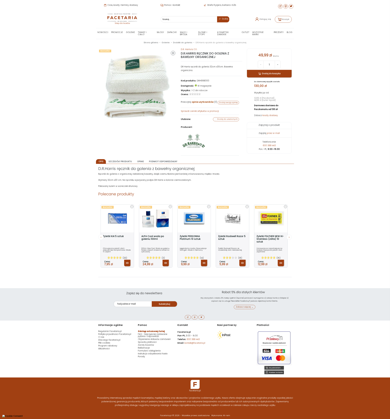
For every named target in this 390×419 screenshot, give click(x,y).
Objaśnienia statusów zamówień (154, 339)
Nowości (103, 32)
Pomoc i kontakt (172, 5)
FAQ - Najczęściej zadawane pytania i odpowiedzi (152, 335)
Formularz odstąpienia (149, 350)
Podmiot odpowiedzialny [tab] (163, 161)
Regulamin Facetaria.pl (110, 331)
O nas (101, 337)
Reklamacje (144, 347)
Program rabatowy (107, 345)
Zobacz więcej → (244, 307)
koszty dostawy (270, 115)
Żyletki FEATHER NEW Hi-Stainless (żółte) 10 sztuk (270, 239)
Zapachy (172, 32)
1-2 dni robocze (199, 90)
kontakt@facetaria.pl (194, 343)
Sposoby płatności (147, 342)
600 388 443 (269, 145)
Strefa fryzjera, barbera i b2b (221, 5)
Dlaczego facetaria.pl (109, 340)
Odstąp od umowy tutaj (151, 331)
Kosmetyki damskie (223, 33)
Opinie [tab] (140, 161)
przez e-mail (273, 133)
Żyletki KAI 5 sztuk (113, 236)
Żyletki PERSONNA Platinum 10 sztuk (190, 237)
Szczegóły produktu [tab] (120, 161)
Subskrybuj (164, 304)
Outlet (245, 32)
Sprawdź (200, 111)
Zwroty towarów (146, 345)
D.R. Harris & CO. (189, 49)
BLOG (289, 32)
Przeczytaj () (199, 102)
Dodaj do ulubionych (227, 119)
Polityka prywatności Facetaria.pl (114, 334)
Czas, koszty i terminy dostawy (122, 5)
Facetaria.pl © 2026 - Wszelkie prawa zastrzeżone (185, 415)
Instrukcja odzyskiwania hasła (152, 353)
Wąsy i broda (183, 33)
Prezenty (279, 32)
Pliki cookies (104, 342)
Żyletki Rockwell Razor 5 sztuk (232, 237)
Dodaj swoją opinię (228, 102)
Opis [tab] (101, 161)
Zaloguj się (265, 19)
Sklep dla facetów (122, 23)
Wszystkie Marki (258, 33)
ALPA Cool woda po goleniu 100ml (152, 237)
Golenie (130, 32)
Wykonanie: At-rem (220, 415)
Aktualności (104, 348)
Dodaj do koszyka (271, 73)
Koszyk (285, 19)
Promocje (117, 32)
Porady (141, 356)
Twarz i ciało (142, 33)
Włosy (160, 32)
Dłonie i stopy (202, 33)
